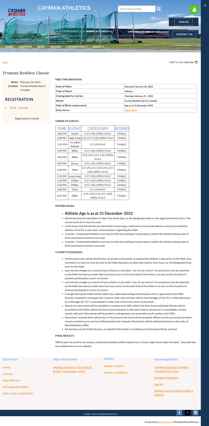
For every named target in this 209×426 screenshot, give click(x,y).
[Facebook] (179, 412)
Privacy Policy (114, 366)
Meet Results (11, 380)
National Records (15, 386)
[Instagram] (195, 412)
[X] (187, 412)
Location (13, 85)
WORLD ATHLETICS (166, 377)
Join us (7, 373)
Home (6, 367)
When (14, 82)
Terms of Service (115, 372)
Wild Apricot (166, 421)
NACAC (158, 384)
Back (5, 62)
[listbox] (183, 62)
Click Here (130, 110)
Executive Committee (17, 393)
